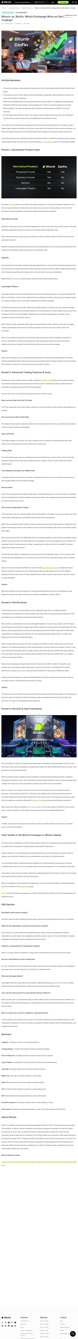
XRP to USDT (44, 1330)
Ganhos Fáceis (64, 1327)
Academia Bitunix (14, 8)
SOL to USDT (44, 1327)
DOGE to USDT (44, 1333)
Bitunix (4, 8)
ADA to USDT (44, 1337)
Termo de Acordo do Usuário (26, 1334)
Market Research (27, 8)
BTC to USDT (44, 1321)
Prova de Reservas (26, 1330)
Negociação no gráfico (67, 1333)
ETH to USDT (44, 1324)
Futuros (62, 1324)
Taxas (62, 1330)
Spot (61, 1321)
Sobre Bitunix (24, 1321)
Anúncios (23, 1324)
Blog (21, 1327)
